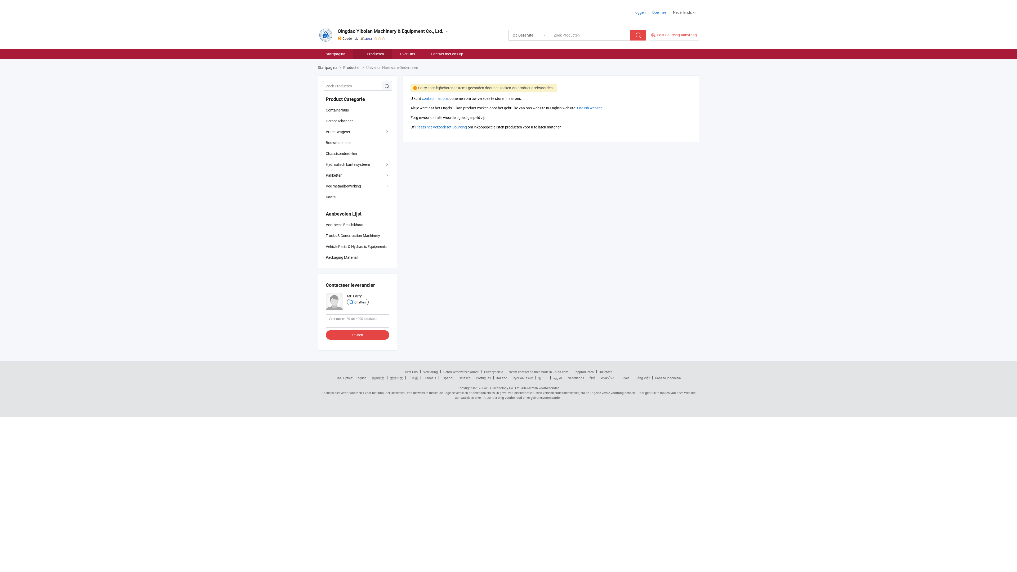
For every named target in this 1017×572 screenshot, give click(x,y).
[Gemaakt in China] (352, 10)
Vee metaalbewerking (343, 186)
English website (590, 107)
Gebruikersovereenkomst (461, 372)
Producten (375, 53)
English (361, 378)
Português (483, 378)
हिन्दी (592, 378)
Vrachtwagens (338, 131)
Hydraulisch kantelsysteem (348, 164)
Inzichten (605, 372)
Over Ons (407, 53)
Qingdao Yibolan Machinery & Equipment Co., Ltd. (390, 31)
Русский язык (523, 378)
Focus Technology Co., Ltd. (501, 388)
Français (429, 378)
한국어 (543, 378)
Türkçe (624, 378)
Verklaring (430, 372)
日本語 (413, 378)
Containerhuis (337, 110)
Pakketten (334, 175)
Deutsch (464, 378)
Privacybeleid (493, 372)
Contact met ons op (447, 53)
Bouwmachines (338, 142)
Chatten (360, 302)
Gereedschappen (340, 120)
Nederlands (576, 378)
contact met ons (435, 98)
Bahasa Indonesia (668, 378)
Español (447, 378)
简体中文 (378, 378)
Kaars (331, 196)
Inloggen (638, 12)
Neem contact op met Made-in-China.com (538, 372)
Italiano (501, 378)
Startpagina (335, 53)
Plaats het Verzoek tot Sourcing (441, 126)
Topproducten (584, 372)
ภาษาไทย (607, 378)
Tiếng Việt (642, 378)
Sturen (357, 334)
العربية (557, 378)
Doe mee (659, 12)
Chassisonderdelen (341, 153)
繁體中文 (396, 378)
